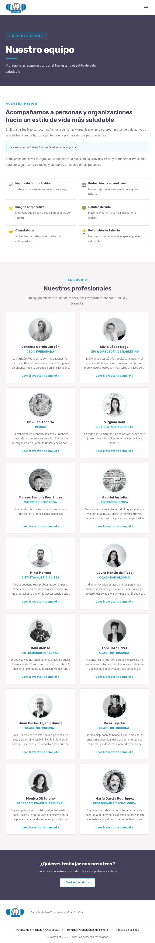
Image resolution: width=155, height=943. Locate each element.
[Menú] (146, 7)
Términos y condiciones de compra (87, 929)
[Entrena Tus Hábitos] (16, 7)
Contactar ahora (77, 882)
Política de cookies (127, 929)
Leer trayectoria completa (40, 375)
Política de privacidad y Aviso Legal (37, 929)
